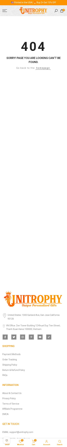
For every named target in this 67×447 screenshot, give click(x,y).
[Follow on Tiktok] (49, 337)
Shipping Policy (9, 365)
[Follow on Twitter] (14, 337)
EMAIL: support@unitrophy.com (17, 432)
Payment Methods (11, 354)
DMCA (5, 414)
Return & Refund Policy (13, 370)
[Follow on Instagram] (22, 337)
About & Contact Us (12, 393)
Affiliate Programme (12, 409)
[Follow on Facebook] (5, 337)
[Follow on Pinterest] (31, 337)
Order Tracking (9, 359)
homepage (43, 68)
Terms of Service (10, 403)
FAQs (4, 375)
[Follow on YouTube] (40, 337)
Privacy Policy (9, 398)
